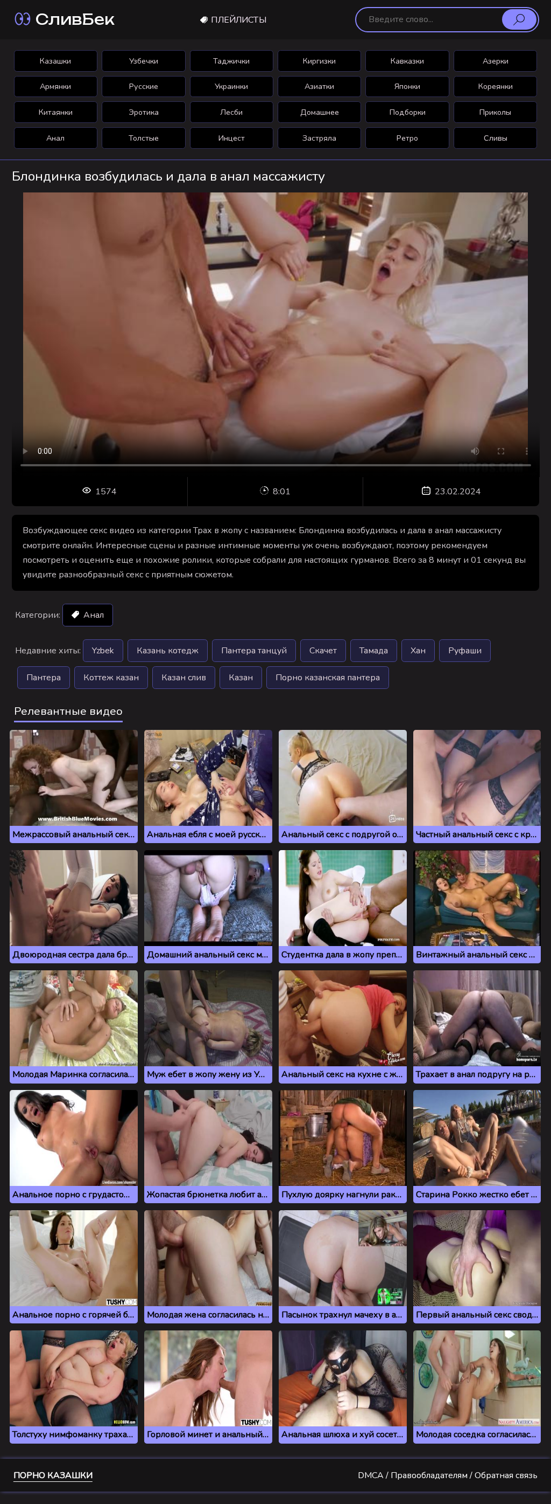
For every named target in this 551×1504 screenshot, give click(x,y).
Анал (55, 138)
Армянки (55, 86)
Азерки (495, 61)
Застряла (319, 138)
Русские (143, 86)
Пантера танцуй (254, 651)
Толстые (144, 138)
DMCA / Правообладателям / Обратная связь (448, 1475)
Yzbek (103, 651)
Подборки (408, 112)
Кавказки (407, 61)
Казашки (55, 61)
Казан (241, 678)
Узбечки (143, 61)
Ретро (407, 138)
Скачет (323, 651)
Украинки (231, 86)
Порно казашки (53, 1475)
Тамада (373, 651)
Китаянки (56, 112)
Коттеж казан (111, 678)
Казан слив (183, 678)
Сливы (495, 138)
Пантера (43, 678)
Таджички (231, 61)
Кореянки (495, 86)
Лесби (231, 112)
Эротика (144, 112)
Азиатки (319, 86)
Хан (418, 651)
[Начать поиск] (519, 19)
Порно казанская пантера (328, 678)
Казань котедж (168, 651)
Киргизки (319, 61)
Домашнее (319, 112)
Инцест (231, 138)
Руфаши (465, 651)
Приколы (495, 112)
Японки (407, 86)
